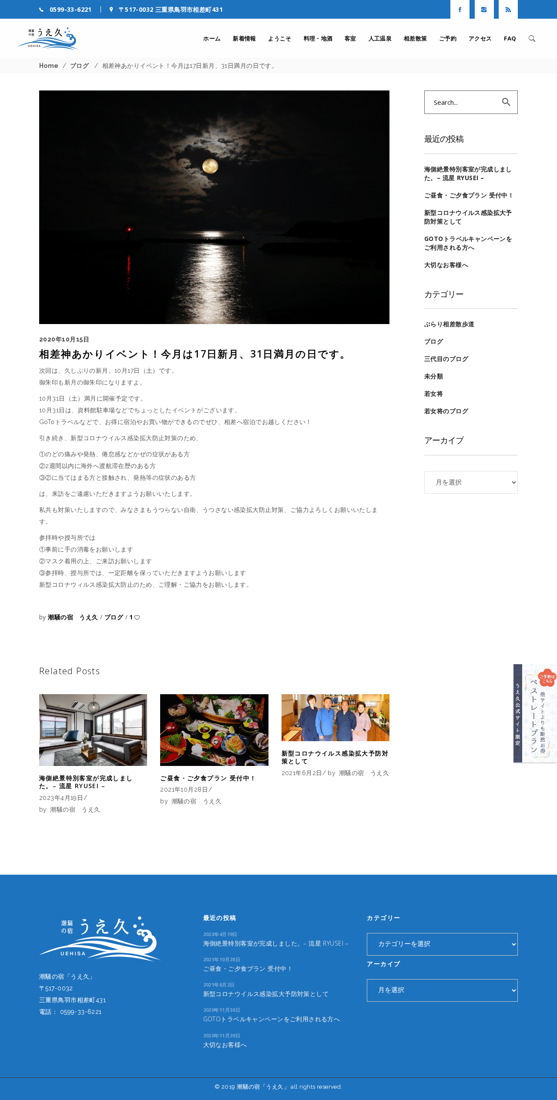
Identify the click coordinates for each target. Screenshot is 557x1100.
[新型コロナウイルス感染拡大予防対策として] (335, 718)
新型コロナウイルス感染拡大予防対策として (335, 757)
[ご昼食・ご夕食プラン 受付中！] (214, 730)
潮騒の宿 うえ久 (74, 617)
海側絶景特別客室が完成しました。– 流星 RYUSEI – (86, 782)
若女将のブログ (446, 411)
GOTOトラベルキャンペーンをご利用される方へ (468, 242)
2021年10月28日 (184, 789)
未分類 (433, 376)
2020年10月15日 (64, 339)
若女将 (433, 393)
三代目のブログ (446, 358)
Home (49, 65)
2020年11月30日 (222, 1009)
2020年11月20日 (222, 1035)
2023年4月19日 (61, 797)
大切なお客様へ (446, 265)
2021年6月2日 (302, 772)
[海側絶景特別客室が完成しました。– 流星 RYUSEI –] (93, 730)
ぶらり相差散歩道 (449, 324)
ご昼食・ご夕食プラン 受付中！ (208, 778)
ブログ (79, 65)
